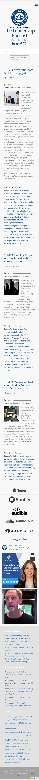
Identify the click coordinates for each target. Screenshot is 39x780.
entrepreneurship (11, 341)
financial (30, 729)
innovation (16, 732)
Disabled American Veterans (16, 338)
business (29, 716)
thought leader (20, 759)
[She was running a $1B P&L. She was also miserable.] (19, 570)
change (7, 720)
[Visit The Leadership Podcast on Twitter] (17, 44)
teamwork (9, 759)
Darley (21, 335)
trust (28, 759)
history (7, 732)
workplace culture (20, 240)
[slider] (16, 87)
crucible (15, 723)
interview (24, 732)
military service (21, 349)
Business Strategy (22, 456)
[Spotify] (19, 500)
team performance (20, 234)
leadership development (14, 214)
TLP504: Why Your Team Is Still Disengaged (18, 71)
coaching (13, 719)
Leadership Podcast (20, 217)
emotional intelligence (13, 193)
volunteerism (17, 367)
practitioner (19, 749)
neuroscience (16, 747)
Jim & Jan (14, 736)
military (8, 746)
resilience (8, 476)
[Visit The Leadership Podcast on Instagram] (24, 44)
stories (8, 756)
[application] (19, 84)
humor (11, 732)
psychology (16, 473)
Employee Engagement (21, 196)
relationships (8, 753)
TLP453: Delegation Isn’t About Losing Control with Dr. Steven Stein (18, 385)
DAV (26, 335)
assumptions (15, 717)
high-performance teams (23, 465)
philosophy (9, 750)
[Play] (5, 85)
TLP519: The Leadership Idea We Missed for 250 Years (18, 674)
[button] (19, 4)
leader (29, 735)
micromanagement (12, 225)
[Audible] (19, 511)
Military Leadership (12, 470)
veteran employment (20, 364)
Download (27, 88)
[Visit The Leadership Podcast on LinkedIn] (13, 44)
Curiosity (28, 723)
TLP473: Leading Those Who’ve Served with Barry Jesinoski (18, 258)
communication (10, 335)
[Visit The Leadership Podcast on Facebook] (21, 44)
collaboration (18, 332)
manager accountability (14, 220)
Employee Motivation (13, 199)
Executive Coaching (23, 729)
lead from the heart (12, 211)
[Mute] (11, 88)
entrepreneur (11, 728)
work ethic (20, 237)
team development (18, 756)
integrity (23, 341)
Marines (25, 347)
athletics (21, 717)
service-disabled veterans (14, 358)
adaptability (8, 717)
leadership (25, 211)
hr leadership (21, 205)
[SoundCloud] (19, 521)
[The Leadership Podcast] (20, 27)
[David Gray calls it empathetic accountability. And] (19, 606)
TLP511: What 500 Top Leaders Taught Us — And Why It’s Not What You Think (19, 691)
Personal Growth (25, 746)
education (17, 726)
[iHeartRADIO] (19, 531)
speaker (21, 752)
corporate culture (11, 459)
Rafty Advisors (20, 352)
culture (21, 722)
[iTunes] (19, 490)
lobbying (17, 347)
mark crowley (16, 222)
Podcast (18, 187)
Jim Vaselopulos (21, 343)
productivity (28, 750)
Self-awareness (19, 476)
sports (27, 753)
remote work (19, 231)
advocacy (19, 329)
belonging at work (22, 190)
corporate (9, 723)
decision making (26, 459)
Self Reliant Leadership (18, 355)
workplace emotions (12, 243)
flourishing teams (21, 202)
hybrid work (26, 208)
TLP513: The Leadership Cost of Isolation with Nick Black (19, 683)
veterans (7, 367)
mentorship (9, 349)
